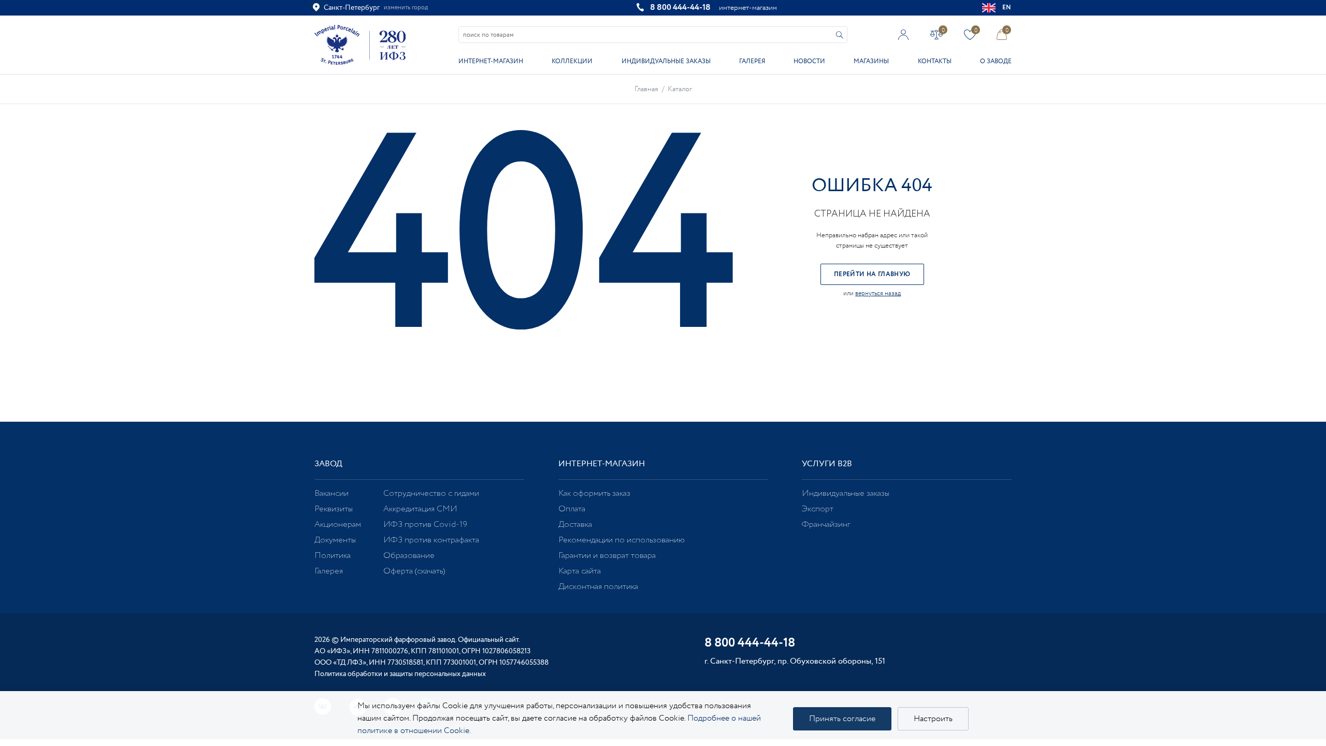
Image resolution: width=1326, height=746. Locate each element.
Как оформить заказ (594, 493)
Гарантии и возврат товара (607, 556)
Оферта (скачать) (414, 571)
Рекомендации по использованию (621, 540)
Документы (335, 540)
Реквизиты (333, 509)
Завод (328, 464)
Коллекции (572, 61)
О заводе (996, 61)
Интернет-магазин (490, 61)
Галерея (752, 61)
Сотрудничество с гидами (431, 493)
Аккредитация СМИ (420, 509)
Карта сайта (579, 571)
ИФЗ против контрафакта (431, 540)
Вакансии (331, 493)
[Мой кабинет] (903, 34)
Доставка (575, 524)
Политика (332, 556)
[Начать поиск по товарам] (839, 35)
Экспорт (817, 509)
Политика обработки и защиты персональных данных (400, 674)
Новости (809, 61)
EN (1007, 7)
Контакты (935, 61)
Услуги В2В (827, 464)
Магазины (871, 61)
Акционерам (337, 524)
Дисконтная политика (598, 587)
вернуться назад (878, 293)
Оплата (571, 509)
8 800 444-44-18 (680, 7)
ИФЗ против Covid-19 (425, 524)
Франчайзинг (826, 524)
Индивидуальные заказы (666, 61)
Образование (409, 556)
